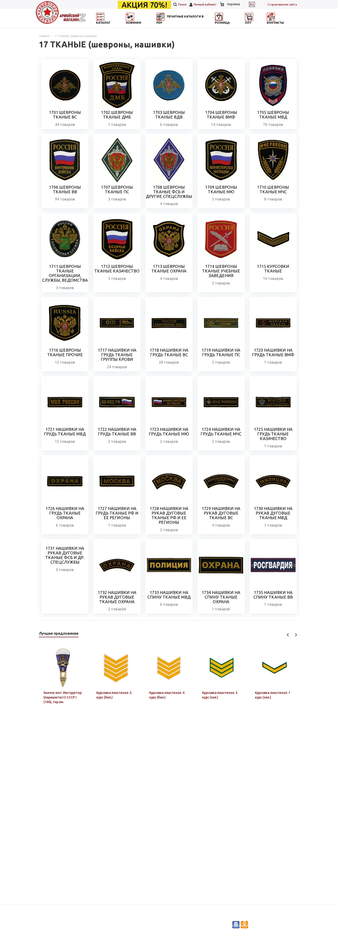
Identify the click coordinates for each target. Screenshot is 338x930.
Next (295, 635)
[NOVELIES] (145, 26)
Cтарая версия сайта (282, 4)
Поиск (182, 4)
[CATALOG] (100, 26)
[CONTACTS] (278, 26)
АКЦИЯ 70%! (144, 5)
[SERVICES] (189, 26)
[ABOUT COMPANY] (234, 26)
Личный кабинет (205, 4)
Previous (288, 635)
